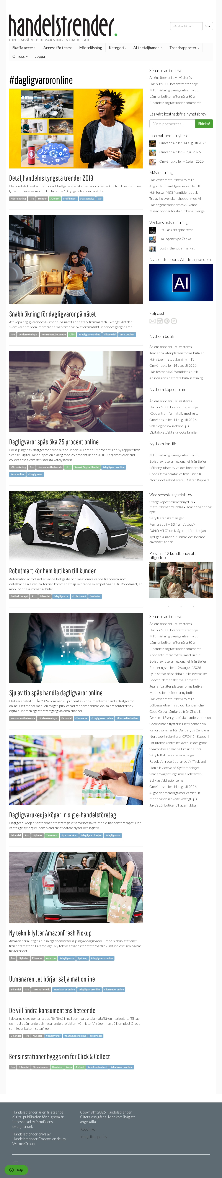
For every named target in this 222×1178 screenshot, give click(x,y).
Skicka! (204, 123)
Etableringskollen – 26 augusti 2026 (175, 667)
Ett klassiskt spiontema (176, 230)
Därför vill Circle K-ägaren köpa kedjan (177, 530)
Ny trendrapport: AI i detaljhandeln (180, 259)
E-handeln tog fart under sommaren (175, 103)
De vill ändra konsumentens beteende (52, 1010)
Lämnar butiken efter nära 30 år (172, 96)
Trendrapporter (183, 47)
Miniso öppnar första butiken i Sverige (177, 211)
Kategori (116, 47)
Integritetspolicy (93, 1136)
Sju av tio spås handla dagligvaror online (56, 692)
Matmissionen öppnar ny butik (171, 692)
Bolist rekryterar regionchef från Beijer (177, 461)
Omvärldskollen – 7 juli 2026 (180, 152)
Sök (208, 26)
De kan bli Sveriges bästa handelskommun (180, 717)
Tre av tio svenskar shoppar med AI (175, 198)
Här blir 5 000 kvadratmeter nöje (173, 84)
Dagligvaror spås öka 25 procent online (54, 441)
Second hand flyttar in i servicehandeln (177, 724)
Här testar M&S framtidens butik (173, 192)
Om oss (18, 56)
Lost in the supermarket (177, 248)
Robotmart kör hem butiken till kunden (52, 570)
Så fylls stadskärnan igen (166, 518)
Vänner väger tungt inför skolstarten (175, 774)
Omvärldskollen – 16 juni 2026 (181, 161)
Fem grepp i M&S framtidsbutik (172, 524)
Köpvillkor (88, 1129)
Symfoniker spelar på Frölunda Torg (175, 749)
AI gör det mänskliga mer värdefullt (174, 186)
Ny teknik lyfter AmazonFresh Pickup (50, 933)
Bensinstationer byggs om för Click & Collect (59, 1056)
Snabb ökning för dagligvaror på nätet (52, 314)
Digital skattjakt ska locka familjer (173, 432)
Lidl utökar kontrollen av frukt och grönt (178, 743)
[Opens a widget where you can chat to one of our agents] (16, 1170)
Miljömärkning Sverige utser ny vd (173, 90)
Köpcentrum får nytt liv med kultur (174, 413)
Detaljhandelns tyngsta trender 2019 (51, 178)
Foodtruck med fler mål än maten (173, 680)
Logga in (41, 56)
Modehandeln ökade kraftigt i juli (173, 799)
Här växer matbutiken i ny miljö (171, 180)
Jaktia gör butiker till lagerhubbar (173, 805)
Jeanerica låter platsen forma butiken (176, 353)
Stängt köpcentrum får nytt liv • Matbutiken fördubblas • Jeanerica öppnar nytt (180, 507)
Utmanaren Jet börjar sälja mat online (52, 979)
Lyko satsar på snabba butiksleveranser (178, 673)
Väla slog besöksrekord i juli (169, 426)
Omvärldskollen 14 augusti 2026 (182, 143)
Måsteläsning (90, 47)
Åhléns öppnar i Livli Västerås (170, 77)
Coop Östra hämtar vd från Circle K (175, 474)
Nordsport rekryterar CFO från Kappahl (179, 480)
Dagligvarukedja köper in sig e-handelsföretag (62, 814)
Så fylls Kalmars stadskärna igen (172, 755)
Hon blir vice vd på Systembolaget (174, 768)
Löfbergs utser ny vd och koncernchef (177, 467)
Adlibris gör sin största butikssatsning (176, 378)
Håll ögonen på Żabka (175, 239)
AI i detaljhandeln (148, 47)
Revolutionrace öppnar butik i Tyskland (177, 761)
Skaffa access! (24, 47)
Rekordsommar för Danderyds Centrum (179, 730)
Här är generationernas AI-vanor (173, 205)
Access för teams (57, 47)
